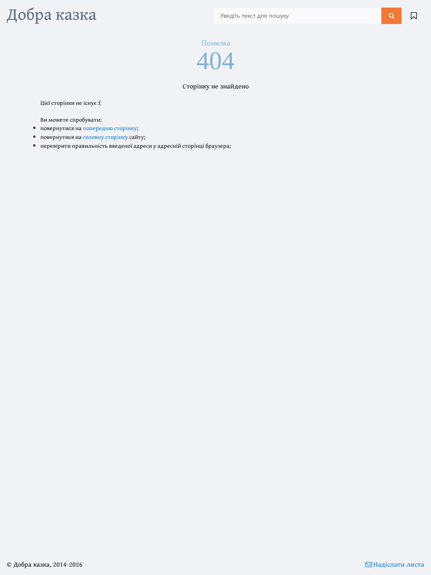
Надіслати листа (398, 564)
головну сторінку (105, 137)
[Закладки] (413, 15)
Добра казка (51, 13)
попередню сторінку (110, 128)
